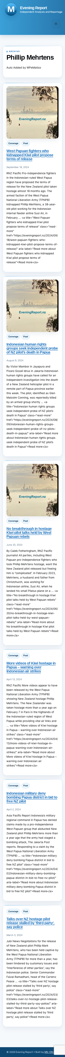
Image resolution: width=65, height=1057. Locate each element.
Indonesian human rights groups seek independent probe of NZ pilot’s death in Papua (32, 348)
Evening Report (33, 8)
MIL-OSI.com (51, 1052)
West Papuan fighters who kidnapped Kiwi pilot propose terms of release (29, 155)
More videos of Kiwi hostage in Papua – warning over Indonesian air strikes (31, 667)
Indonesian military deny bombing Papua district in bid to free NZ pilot (31, 797)
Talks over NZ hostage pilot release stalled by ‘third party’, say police (30, 923)
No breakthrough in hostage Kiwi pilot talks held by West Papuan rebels (29, 533)
